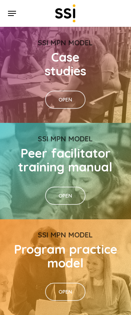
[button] (12, 13)
